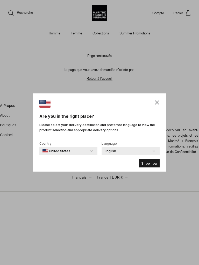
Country (45, 143)
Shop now (149, 163)
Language (109, 143)
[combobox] (56, 150)
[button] (157, 102)
